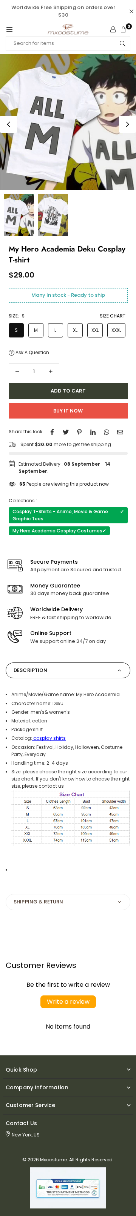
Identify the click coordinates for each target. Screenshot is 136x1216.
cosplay (43, 738)
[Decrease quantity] (17, 371)
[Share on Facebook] (52, 431)
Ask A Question (31, 352)
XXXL (116, 330)
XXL (95, 330)
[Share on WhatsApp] (106, 431)
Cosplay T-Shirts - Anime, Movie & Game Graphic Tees (68, 515)
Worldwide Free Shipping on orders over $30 (63, 11)
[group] (68, 122)
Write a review (68, 1001)
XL (75, 330)
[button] (9, 29)
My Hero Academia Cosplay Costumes (59, 530)
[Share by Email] (120, 431)
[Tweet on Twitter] (66, 431)
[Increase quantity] (50, 371)
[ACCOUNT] (113, 29)
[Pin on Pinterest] (79, 431)
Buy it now (68, 410)
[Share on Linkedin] (93, 431)
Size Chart (112, 316)
